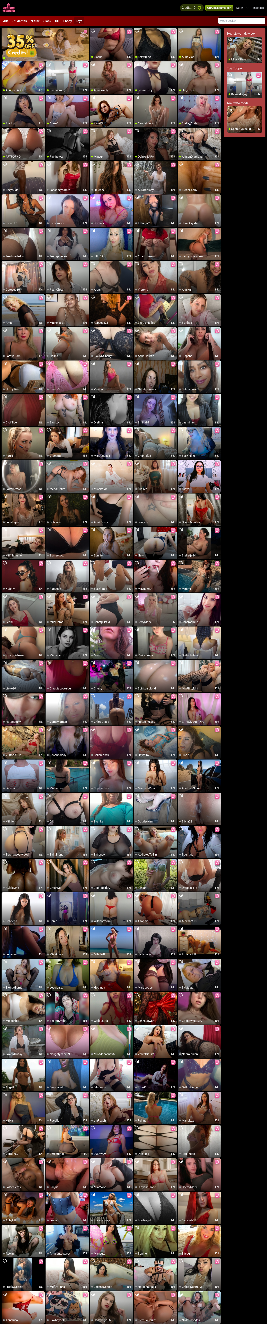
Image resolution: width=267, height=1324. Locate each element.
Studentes (20, 21)
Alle (6, 21)
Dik (57, 21)
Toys (79, 21)
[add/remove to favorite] (93, 31)
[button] (242, 7)
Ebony (67, 21)
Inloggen (258, 7)
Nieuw (35, 21)
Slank (47, 21)
